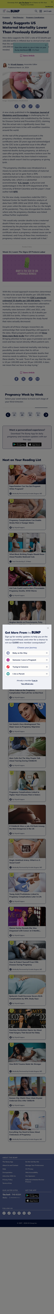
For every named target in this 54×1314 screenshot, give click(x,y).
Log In (34, 680)
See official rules (27, 684)
